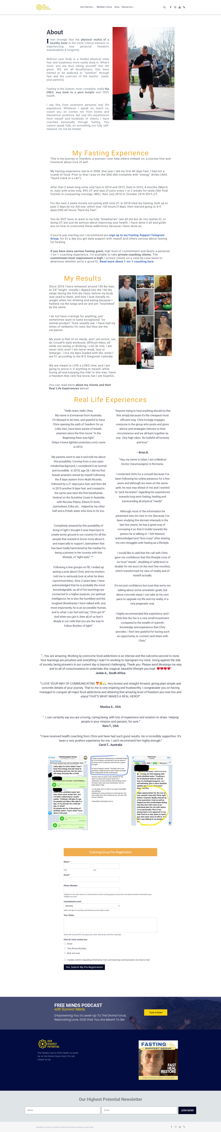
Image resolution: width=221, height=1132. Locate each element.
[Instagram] (175, 7)
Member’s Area (104, 7)
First (65, 870)
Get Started (86, 7)
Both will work (73, 953)
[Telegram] (184, 7)
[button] (110, 852)
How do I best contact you (75, 939)
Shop (116, 7)
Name (67, 862)
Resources (127, 7)
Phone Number (71, 885)
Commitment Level (72, 901)
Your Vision (69, 915)
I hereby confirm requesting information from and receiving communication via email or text (108, 960)
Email (67, 875)
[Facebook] (170, 7)
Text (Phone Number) (76, 948)
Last (94, 870)
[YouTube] (179, 7)
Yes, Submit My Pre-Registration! (84, 967)
